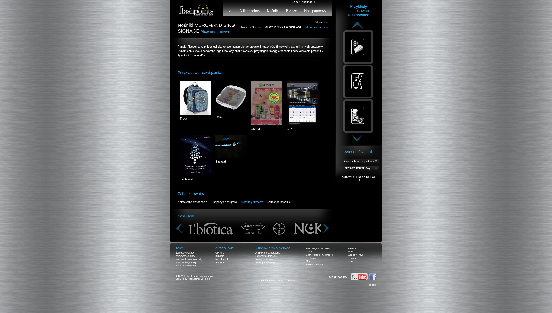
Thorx (183, 118)
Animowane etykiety (186, 265)
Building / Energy (314, 264)
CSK (289, 129)
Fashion (352, 248)
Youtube (359, 276)
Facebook (372, 276)
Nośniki (273, 11)
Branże (291, 11)
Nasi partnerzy (315, 11)
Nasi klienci (187, 216)
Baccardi (220, 161)
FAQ (280, 280)
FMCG (309, 251)
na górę (372, 284)
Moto (308, 261)
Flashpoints (187, 179)
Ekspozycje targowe (224, 202)
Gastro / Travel (356, 255)
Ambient (219, 262)
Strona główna (230, 11)
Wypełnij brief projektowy (358, 161)
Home (244, 27)
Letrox (219, 116)
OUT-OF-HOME (224, 248)
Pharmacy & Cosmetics (318, 248)
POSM (179, 248)
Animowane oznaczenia (192, 202)
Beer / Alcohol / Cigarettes (319, 255)
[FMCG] (358, 116)
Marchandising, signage (272, 248)
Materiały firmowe (252, 202)
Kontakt (292, 280)
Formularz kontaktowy (356, 168)
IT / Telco (311, 258)
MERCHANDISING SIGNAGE (283, 27)
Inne (350, 261)
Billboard (219, 256)
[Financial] (358, 47)
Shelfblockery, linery (186, 262)
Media (351, 251)
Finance (352, 258)
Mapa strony (267, 280)
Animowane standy (185, 256)
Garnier (255, 128)
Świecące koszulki (279, 202)
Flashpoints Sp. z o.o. (199, 278)
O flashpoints (250, 11)
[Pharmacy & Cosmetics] (358, 82)
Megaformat (221, 259)
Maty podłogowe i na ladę (189, 259)
